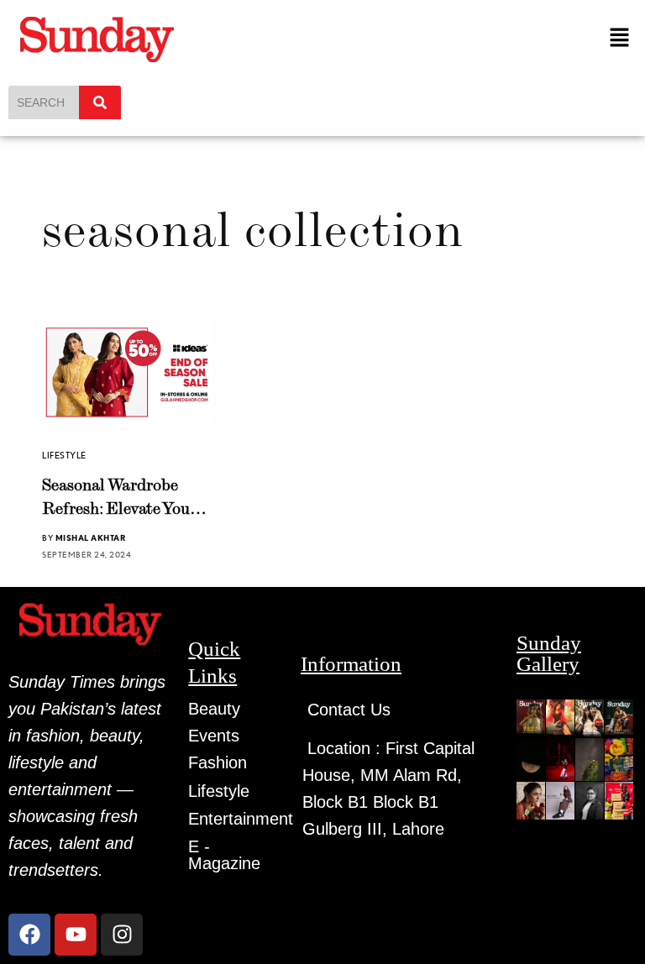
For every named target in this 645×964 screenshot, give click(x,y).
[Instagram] (122, 935)
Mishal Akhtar (90, 537)
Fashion (217, 762)
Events (213, 735)
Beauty (214, 708)
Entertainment (240, 818)
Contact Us (349, 709)
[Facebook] (29, 935)
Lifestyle (64, 455)
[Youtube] (76, 935)
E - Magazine (224, 854)
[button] (620, 38)
